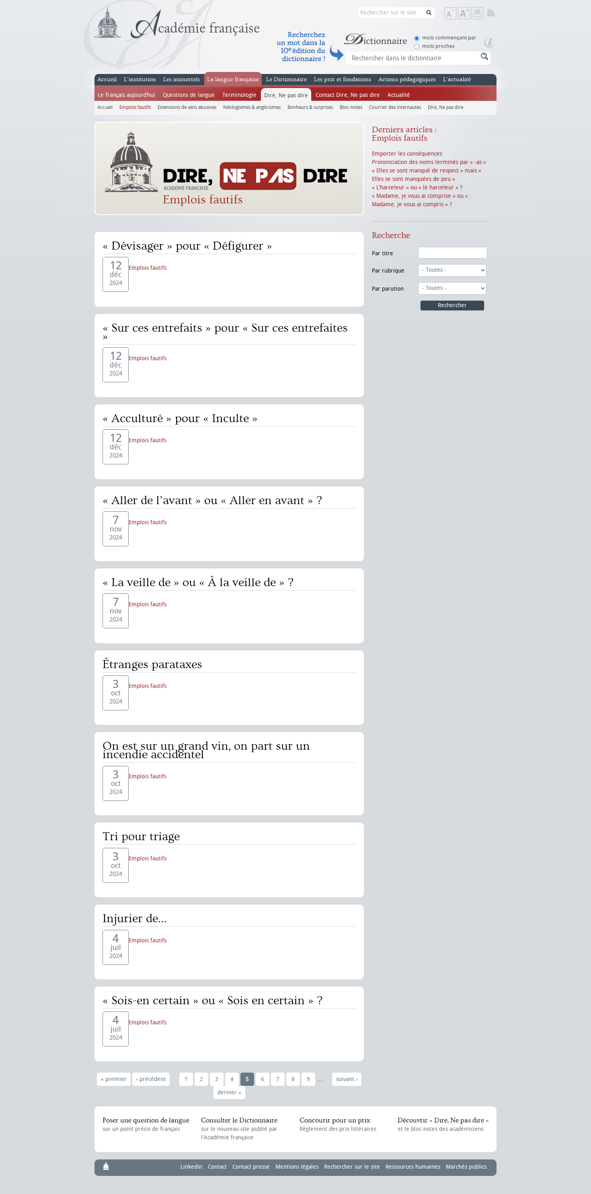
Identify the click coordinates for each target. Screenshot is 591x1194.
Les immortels (181, 79)
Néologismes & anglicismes (252, 107)
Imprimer (478, 13)
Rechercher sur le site (352, 1166)
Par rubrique (388, 270)
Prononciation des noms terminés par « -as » (429, 162)
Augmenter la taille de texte (469, 13)
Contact (217, 1166)
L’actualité (457, 79)
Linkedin (191, 1166)
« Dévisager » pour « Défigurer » (187, 246)
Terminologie (239, 95)
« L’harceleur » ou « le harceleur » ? (417, 187)
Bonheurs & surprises (310, 107)
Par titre (382, 253)
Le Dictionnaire (286, 79)
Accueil (107, 79)
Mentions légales (296, 1166)
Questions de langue (189, 95)
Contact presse (251, 1166)
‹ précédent (151, 1079)
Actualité (399, 95)
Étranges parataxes (152, 664)
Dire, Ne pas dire (286, 95)
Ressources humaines (413, 1166)
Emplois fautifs (135, 107)
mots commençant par (449, 38)
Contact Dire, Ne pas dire (348, 95)
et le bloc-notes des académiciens (443, 1124)
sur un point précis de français (146, 1124)
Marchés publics (466, 1166)
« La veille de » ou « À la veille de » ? (198, 582)
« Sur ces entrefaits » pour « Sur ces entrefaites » (225, 332)
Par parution (388, 288)
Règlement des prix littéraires (338, 1124)
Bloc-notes (351, 107)
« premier (114, 1079)
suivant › (346, 1079)
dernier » (229, 1092)
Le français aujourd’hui (126, 95)
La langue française (233, 79)
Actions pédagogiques (407, 79)
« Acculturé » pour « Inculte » (180, 418)
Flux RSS (496, 13)
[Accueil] (177, 23)
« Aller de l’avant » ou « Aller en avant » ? (212, 500)
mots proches (438, 46)
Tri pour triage (141, 836)
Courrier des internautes (395, 107)
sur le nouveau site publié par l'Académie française (239, 1128)
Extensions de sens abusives (187, 107)
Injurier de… (135, 918)
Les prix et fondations (342, 79)
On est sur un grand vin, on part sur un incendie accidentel (206, 750)
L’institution (140, 79)
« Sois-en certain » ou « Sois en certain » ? (212, 1000)
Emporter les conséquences (407, 153)
